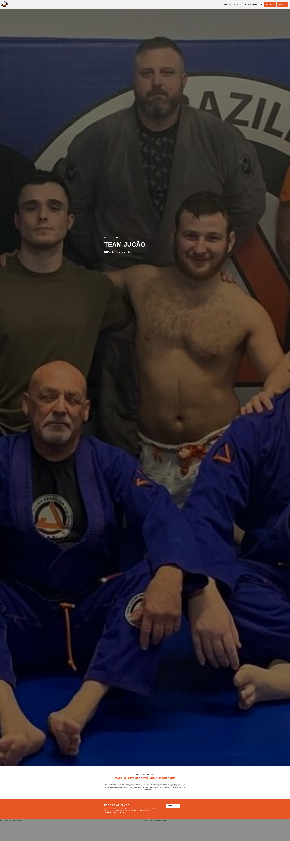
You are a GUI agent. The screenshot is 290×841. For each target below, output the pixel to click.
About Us (219, 4)
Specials (282, 4)
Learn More (173, 806)
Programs (227, 4)
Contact (255, 4)
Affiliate (247, 4)
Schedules (237, 4)
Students (270, 4)
